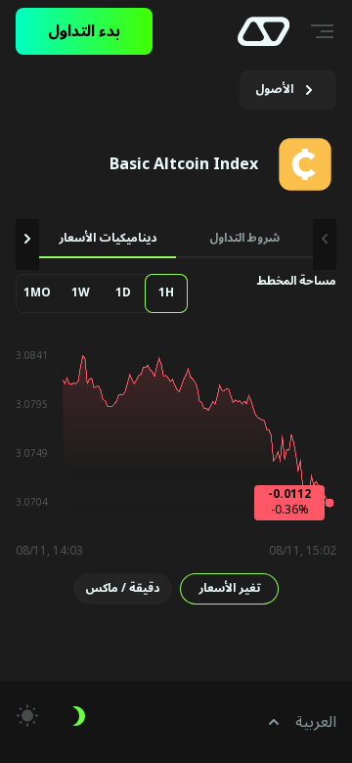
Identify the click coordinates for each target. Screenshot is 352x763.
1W (80, 293)
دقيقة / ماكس (122, 588)
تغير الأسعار (229, 588)
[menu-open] (324, 31)
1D (123, 293)
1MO (37, 293)
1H (166, 293)
